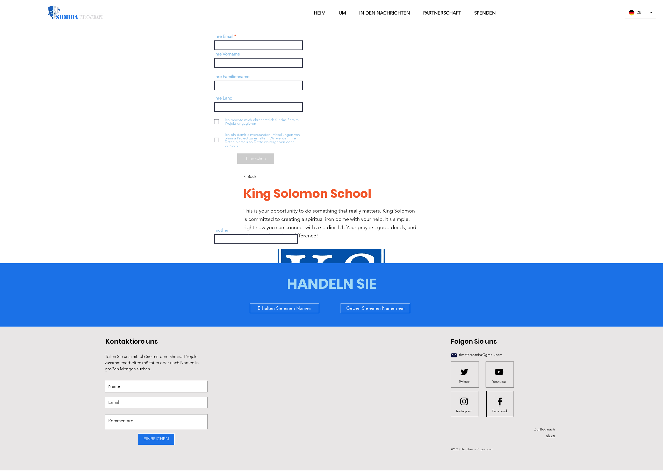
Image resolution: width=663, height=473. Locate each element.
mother (221, 230)
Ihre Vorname (227, 54)
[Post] (454, 355)
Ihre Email (223, 36)
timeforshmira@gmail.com (480, 354)
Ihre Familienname (231, 76)
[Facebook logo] (500, 401)
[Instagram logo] (464, 401)
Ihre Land (223, 98)
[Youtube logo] (499, 372)
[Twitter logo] (464, 372)
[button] (387, 12)
